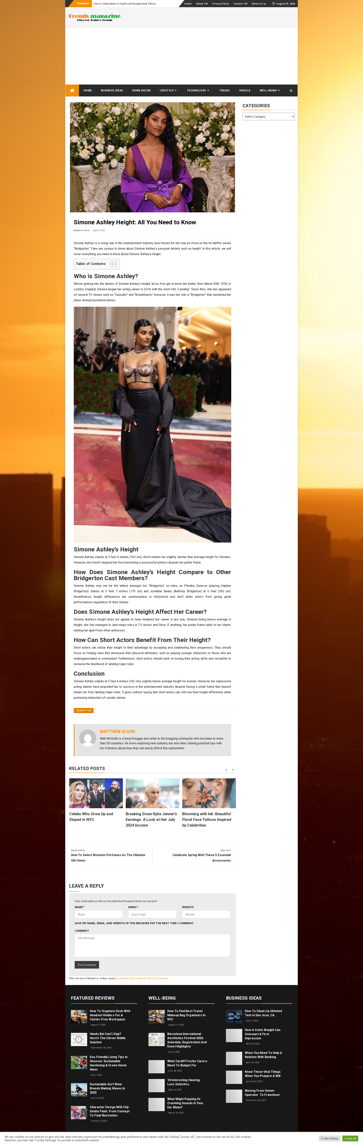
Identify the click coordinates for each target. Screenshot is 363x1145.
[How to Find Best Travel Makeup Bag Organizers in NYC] (156, 1016)
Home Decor (141, 90)
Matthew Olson (81, 230)
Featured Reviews (93, 998)
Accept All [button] (350, 1138)
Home (188, 3)
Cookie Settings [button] (329, 1138)
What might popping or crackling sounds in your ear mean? (185, 1103)
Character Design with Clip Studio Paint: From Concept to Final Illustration (110, 1111)
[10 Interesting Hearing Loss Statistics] (156, 1085)
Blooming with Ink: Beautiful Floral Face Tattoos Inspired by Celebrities (206, 820)
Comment (82, 930)
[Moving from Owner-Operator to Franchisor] (234, 1096)
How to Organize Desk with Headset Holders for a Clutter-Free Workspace (110, 1015)
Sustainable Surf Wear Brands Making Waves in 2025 (107, 1088)
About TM (202, 3)
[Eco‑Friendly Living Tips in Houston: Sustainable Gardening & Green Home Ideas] (79, 1062)
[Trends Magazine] (72, 90)
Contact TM (240, 3)
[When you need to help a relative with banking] (234, 1058)
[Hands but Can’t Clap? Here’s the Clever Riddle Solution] (79, 1039)
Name (79, 907)
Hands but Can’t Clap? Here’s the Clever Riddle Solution (108, 1038)
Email (133, 907)
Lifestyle (167, 90)
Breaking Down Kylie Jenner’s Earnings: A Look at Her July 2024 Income (151, 820)
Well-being (268, 90)
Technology (196, 90)
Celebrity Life (83, 710)
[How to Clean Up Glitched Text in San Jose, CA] (234, 1016)
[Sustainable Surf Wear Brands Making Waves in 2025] (79, 1089)
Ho (95, 3)
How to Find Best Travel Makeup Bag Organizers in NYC (186, 1015)
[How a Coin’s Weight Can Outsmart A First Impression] (234, 1035)
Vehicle (245, 90)
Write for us (259, 3)
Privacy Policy (220, 3)
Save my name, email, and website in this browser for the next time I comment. (134, 923)
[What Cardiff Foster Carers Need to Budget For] (156, 1066)
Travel (224, 90)
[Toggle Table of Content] (111, 264)
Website (188, 907)
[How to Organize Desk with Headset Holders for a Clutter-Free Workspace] (79, 1016)
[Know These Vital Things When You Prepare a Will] (234, 1077)
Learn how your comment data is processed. (142, 978)
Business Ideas (112, 90)
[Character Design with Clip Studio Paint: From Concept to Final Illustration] (79, 1112)
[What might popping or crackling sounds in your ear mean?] (156, 1104)
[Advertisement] (181, 55)
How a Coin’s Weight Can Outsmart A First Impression (262, 1034)
